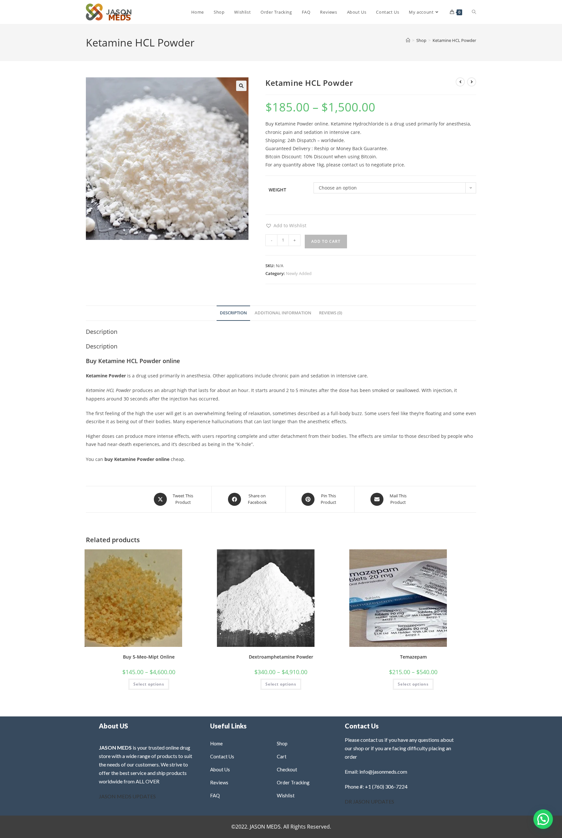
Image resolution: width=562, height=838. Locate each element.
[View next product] (471, 81)
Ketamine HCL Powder (454, 40)
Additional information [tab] (283, 313)
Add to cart (326, 241)
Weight (277, 190)
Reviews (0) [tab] (330, 313)
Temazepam (413, 657)
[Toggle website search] (474, 12)
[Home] (408, 40)
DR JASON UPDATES (369, 801)
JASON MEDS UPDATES (127, 796)
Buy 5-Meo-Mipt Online (149, 657)
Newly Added (299, 273)
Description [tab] (233, 313)
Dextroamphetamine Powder (281, 657)
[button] (241, 86)
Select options (148, 684)
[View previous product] (460, 81)
